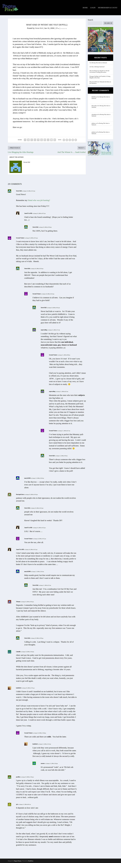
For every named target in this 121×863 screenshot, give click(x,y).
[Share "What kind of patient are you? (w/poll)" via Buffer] (45, 139)
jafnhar (93, 123)
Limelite (18, 651)
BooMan (94, 97)
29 (57, 28)
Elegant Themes (17, 861)
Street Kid (39, 28)
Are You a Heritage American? (97, 66)
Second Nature (20, 238)
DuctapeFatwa (20, 494)
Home (85, 8)
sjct (17, 804)
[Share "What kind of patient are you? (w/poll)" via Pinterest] (38, 139)
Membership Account (107, 8)
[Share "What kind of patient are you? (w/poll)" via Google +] (31, 139)
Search (90, 20)
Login (92, 8)
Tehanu (18, 601)
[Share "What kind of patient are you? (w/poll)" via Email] (51, 139)
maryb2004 (27, 478)
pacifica (18, 777)
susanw (43, 763)
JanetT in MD (28, 213)
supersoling (44, 330)
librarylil (94, 105)
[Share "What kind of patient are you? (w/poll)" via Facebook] (25, 139)
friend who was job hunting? (39, 200)
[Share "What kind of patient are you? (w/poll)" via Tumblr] (35, 139)
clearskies (94, 114)
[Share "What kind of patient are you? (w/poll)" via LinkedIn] (41, 139)
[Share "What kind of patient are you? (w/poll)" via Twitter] (28, 139)
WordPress (30, 861)
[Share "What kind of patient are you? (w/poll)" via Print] (54, 139)
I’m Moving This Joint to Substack (98, 62)
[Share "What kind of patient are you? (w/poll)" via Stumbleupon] (48, 139)
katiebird (18, 688)
